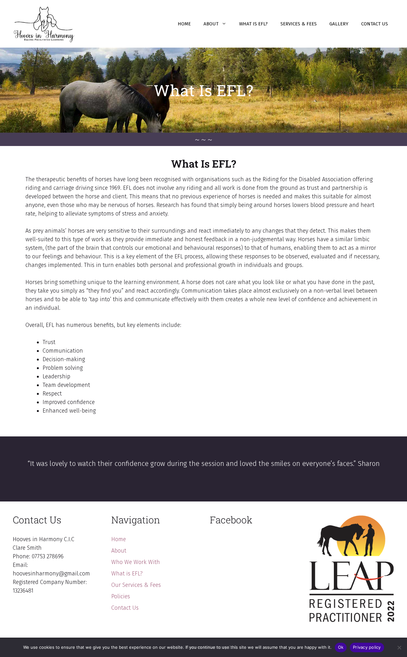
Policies (120, 596)
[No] (399, 647)
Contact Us (374, 24)
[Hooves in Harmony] (44, 24)
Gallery (338, 24)
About (211, 24)
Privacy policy (367, 647)
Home (184, 24)
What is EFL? (253, 24)
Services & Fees (298, 24)
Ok (341, 647)
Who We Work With (135, 562)
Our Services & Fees (136, 584)
